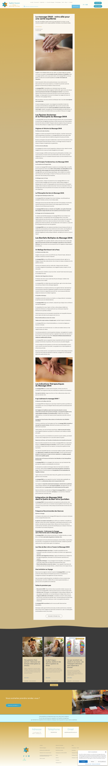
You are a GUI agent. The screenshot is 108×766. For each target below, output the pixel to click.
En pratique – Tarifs (75, 747)
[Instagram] (85, 5)
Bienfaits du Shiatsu (59, 750)
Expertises (42, 2)
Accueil (31, 2)
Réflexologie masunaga (60, 747)
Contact (70, 2)
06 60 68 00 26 (54, 732)
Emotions (57, 760)
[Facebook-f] (83, 5)
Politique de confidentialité (96, 763)
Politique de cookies (88, 763)
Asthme (57, 757)
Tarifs (63, 2)
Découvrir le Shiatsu (59, 745)
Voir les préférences (102, 761)
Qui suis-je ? (36, 2)
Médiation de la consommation (45, 752)
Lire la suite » (26, 677)
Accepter (83, 761)
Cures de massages (50, 2)
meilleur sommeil (67, 454)
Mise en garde (42, 758)
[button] (105, 752)
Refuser (92, 761)
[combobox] (47, 6)
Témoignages (58, 2)
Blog (66, 2)
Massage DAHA (58, 762)
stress (36, 416)
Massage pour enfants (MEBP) (61, 752)
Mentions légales (43, 747)
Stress (57, 755)
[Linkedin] (87, 5)
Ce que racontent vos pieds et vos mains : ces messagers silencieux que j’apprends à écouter (75, 663)
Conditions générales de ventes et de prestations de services (46, 755)
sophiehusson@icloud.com (70, 732)
